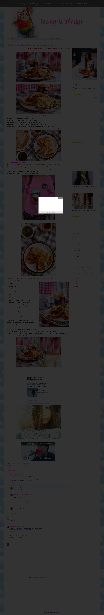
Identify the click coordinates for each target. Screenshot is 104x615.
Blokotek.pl (53, 212)
